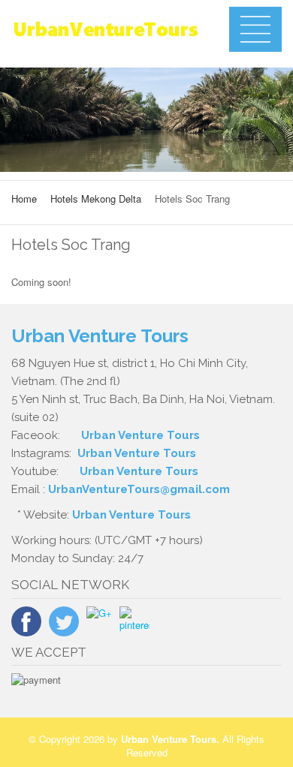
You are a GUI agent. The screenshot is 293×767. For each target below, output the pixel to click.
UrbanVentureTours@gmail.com (139, 489)
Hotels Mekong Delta (95, 198)
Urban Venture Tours (140, 435)
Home (24, 198)
